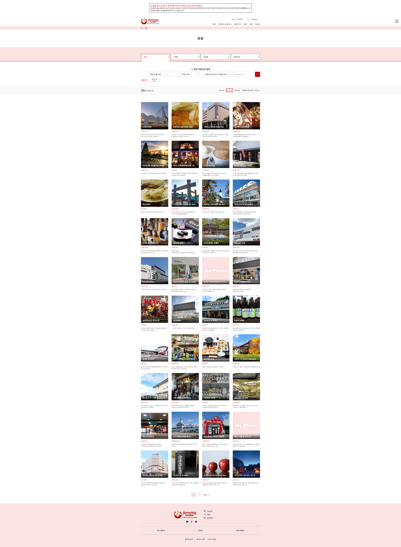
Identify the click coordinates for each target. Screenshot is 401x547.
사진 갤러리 (161, 530)
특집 (214, 24)
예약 (251, 24)
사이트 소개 (200, 539)
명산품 (206, 57)
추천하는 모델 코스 (225, 24)
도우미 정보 (212, 539)
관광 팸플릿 (240, 530)
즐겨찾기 (210, 518)
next (205, 494)
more (143, 103)
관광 (245, 24)
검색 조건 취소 (154, 80)
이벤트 (176, 57)
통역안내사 (189, 539)
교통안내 (236, 57)
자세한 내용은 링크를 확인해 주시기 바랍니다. (167, 10)
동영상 (200, 530)
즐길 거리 (237, 24)
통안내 (257, 24)
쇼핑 (143, 80)
